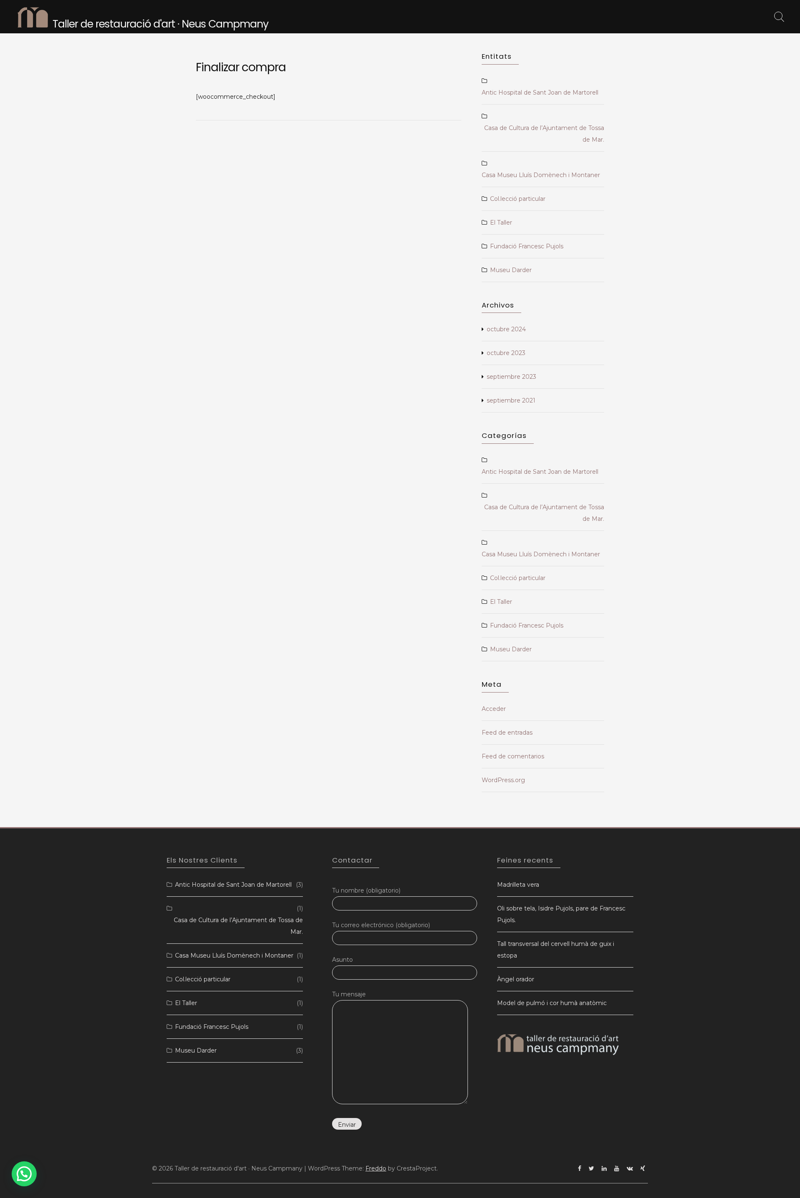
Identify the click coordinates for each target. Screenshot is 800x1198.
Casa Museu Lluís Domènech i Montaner (541, 175)
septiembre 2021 (511, 400)
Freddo (375, 1168)
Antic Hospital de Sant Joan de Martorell (540, 92)
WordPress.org (503, 780)
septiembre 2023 (511, 376)
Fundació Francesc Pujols (526, 246)
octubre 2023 (506, 353)
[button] (24, 1173)
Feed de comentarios (513, 756)
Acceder (494, 709)
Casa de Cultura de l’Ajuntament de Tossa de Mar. (544, 133)
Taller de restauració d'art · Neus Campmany (160, 24)
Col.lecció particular (517, 199)
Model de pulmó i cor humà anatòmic (552, 1003)
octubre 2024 (506, 329)
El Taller (501, 222)
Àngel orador (515, 979)
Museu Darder (511, 270)
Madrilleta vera (518, 884)
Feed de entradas (507, 732)
